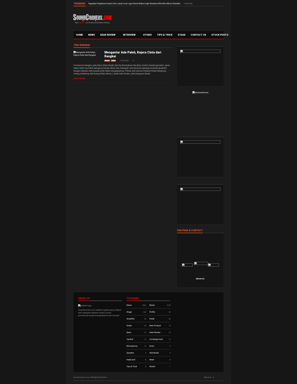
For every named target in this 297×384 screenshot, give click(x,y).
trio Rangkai (81, 45)
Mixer (151, 360)
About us (207, 377)
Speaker (130, 353)
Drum (151, 346)
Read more (79, 78)
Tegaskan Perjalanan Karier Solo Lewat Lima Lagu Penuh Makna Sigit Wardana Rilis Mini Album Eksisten (134, 3)
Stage (129, 312)
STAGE (181, 34)
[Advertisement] (168, 18)
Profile (152, 312)
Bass (129, 332)
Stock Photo (219, 34)
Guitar (129, 326)
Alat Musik (154, 353)
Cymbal (130, 339)
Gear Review (108, 34)
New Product (155, 326)
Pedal (151, 319)
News (91, 34)
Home (79, 34)
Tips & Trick (164, 34)
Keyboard (131, 360)
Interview (129, 34)
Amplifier (131, 319)
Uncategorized (156, 339)
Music (107, 60)
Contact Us (198, 34)
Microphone (132, 346)
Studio (147, 34)
